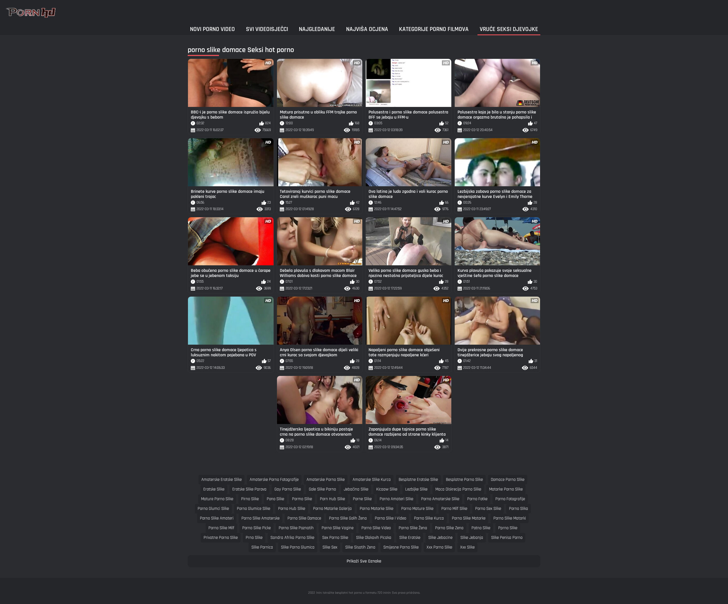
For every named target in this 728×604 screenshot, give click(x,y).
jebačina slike (356, 489)
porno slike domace (304, 518)
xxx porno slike (439, 547)
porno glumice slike (253, 508)
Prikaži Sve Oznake (364, 561)
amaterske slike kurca (372, 479)
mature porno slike (217, 499)
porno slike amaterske (260, 518)
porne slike (362, 499)
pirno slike (250, 499)
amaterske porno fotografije (274, 479)
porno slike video (376, 528)
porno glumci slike (213, 508)
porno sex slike (488, 508)
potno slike (480, 528)
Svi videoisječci (267, 29)
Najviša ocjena (367, 29)
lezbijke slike (416, 489)
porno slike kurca (429, 518)
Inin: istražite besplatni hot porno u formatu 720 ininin (353, 593)
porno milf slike (454, 508)
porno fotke (477, 499)
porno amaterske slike (440, 499)
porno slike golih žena (348, 518)
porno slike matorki (509, 518)
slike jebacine (440, 537)
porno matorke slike (376, 508)
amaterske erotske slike (221, 479)
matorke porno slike (506, 489)
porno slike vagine (337, 528)
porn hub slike (332, 499)
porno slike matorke (468, 518)
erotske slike (213, 489)
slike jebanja (471, 537)
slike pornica (262, 547)
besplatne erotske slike (418, 479)
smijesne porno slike (401, 547)
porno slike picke (256, 528)
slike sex (329, 547)
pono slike (275, 499)
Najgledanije (317, 29)
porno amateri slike (396, 499)
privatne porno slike (221, 537)
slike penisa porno (506, 537)
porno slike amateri (216, 518)
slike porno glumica (298, 547)
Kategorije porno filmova (434, 29)
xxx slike (467, 547)
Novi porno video (212, 29)
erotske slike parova (249, 489)
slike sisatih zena (360, 547)
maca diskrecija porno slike (458, 489)
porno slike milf (221, 528)
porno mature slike (417, 508)
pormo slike (302, 499)
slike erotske (409, 537)
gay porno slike (287, 489)
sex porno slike (335, 537)
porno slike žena (413, 528)
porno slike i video (390, 518)
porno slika (518, 508)
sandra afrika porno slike (292, 537)
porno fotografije (510, 499)
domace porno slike (507, 479)
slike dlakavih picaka (373, 537)
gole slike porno (322, 489)
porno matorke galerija (332, 508)
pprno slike (507, 528)
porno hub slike (291, 508)
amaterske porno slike (326, 479)
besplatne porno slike (464, 479)
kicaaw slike (386, 489)
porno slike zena (449, 528)
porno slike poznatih (296, 528)
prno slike (254, 537)
